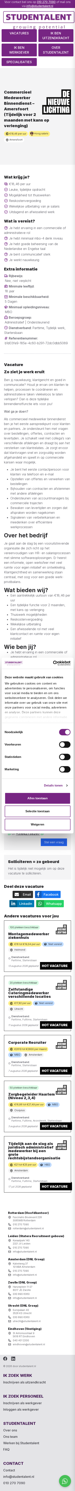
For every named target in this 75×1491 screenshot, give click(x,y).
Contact (9, 1470)
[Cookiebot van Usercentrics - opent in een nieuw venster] (53, 663)
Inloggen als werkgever (21, 1409)
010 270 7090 (46, 2)
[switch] (64, 744)
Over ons (10, 1430)
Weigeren (37, 824)
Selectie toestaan (37, 811)
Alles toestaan (37, 798)
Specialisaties (19, 62)
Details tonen (53, 785)
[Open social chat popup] (65, 1481)
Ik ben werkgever (19, 50)
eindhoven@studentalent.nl (29, 1344)
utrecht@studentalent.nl (27, 1321)
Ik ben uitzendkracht (55, 35)
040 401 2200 (21, 1340)
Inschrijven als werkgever (22, 1403)
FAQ (6, 1449)
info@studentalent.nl (39, 6)
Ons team (10, 1437)
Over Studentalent (56, 50)
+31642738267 (28, 834)
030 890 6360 (21, 1293)
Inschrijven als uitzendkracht (24, 1382)
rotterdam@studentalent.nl (28, 1228)
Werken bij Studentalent (21, 1443)
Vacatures (19, 33)
